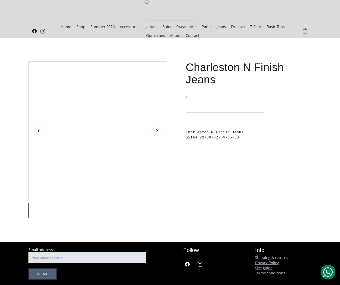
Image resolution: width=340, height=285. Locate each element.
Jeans (221, 26)
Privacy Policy (267, 262)
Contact (192, 35)
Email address (40, 249)
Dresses (238, 26)
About (175, 35)
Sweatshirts (186, 26)
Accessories (130, 26)
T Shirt (256, 26)
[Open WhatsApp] (328, 272)
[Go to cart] (305, 31)
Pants (207, 26)
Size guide (263, 267)
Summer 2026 (102, 26)
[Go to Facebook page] (36, 31)
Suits (167, 26)
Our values (155, 35)
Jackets (151, 26)
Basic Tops (276, 26)
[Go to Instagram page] (42, 31)
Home (66, 26)
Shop (80, 26)
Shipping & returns (271, 257)
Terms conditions (270, 273)
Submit (42, 274)
